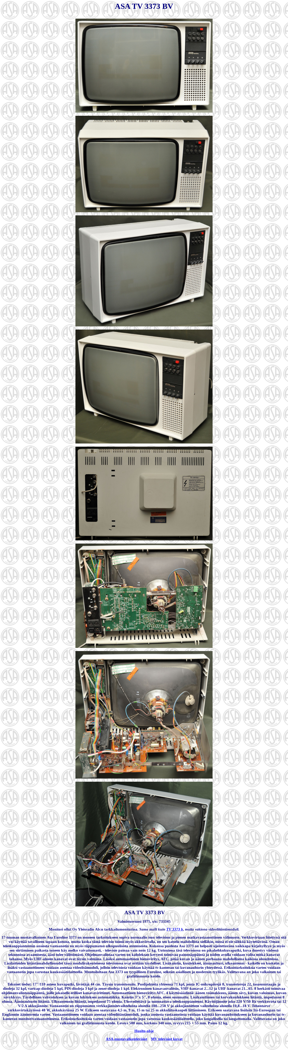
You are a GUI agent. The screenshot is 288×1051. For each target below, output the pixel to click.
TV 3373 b (174, 929)
